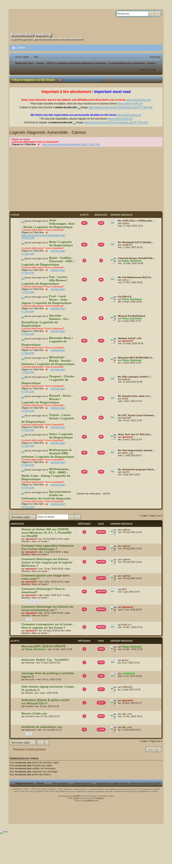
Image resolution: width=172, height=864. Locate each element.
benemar (29, 662)
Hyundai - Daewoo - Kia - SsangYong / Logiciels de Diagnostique (45, 320)
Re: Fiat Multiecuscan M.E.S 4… (135, 277)
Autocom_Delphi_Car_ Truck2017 (45, 659)
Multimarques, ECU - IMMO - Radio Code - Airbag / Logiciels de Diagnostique (45, 474)
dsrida (125, 398)
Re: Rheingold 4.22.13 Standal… (135, 242)
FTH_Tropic (73, 798)
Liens (21, 48)
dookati (29, 693)
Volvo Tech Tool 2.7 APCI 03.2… (135, 434)
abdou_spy (127, 453)
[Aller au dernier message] (132, 529)
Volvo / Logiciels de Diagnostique (61, 435)
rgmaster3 (127, 341)
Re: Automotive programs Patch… (137, 469)
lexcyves (30, 679)
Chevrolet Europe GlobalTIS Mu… (136, 258)
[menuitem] (34, 56)
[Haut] (86, 806)
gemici (125, 660)
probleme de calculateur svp (41, 726)
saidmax (126, 529)
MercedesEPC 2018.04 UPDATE (43, 646)
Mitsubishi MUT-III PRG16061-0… (136, 357)
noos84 (29, 706)
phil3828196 (128, 673)
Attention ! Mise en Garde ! (34, 541)
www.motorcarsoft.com (130, 103)
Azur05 (125, 472)
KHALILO (127, 624)
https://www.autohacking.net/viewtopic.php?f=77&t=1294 (70, 144)
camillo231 (127, 245)
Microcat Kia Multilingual (131, 316)
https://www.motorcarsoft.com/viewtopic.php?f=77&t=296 (120, 107)
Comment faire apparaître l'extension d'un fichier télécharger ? (47, 547)
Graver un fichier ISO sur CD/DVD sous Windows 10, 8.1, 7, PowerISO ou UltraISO (46, 533)
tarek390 (126, 418)
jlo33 (124, 589)
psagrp (125, 223)
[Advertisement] (86, 178)
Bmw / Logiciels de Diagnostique (61, 243)
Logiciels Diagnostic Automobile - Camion (47, 132)
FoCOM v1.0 (124, 296)
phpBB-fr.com (91, 800)
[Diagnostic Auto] (50, 19)
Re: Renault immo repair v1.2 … (135, 396)
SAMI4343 (127, 687)
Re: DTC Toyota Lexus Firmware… (137, 415)
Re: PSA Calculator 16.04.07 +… (135, 376)
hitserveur (30, 729)
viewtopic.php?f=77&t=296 (65, 79)
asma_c (126, 280)
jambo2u (126, 379)
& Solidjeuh (98, 798)
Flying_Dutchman (132, 260)
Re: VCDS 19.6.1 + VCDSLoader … (136, 220)
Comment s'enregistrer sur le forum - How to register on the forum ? (47, 626)
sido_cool (127, 714)
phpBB (76, 796)
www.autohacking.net (138, 99)
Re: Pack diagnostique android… (136, 450)
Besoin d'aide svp (34, 713)
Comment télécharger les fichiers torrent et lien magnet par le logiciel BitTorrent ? (46, 562)
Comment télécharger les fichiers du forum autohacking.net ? (47, 608)
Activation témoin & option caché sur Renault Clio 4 (45, 701)
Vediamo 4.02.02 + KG (130, 338)
